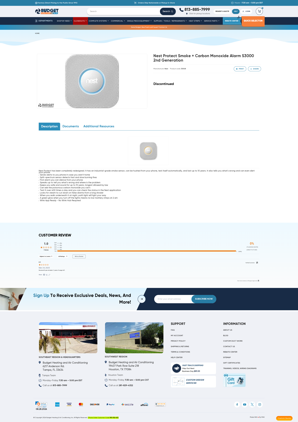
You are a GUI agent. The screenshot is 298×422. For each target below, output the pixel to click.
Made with (254, 417)
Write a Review (79, 256)
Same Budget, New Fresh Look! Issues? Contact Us (149, 27)
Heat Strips (194, 21)
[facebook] (237, 404)
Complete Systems (98, 21)
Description (49, 126)
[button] (41, 404)
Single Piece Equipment (138, 21)
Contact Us (229, 346)
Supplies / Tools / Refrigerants (169, 21)
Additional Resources (98, 126)
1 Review (48, 250)
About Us (227, 330)
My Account (177, 336)
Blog (225, 336)
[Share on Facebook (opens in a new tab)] (44, 275)
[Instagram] (260, 404)
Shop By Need (63, 21)
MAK (263, 417)
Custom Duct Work (233, 341)
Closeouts (79, 21)
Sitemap (227, 357)
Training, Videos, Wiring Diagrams (239, 368)
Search (166, 11)
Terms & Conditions (180, 352)
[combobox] (125, 11)
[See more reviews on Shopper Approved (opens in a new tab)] (49, 275)
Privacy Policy (178, 341)
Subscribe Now (204, 299)
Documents (70, 126)
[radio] (149, 242)
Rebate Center (230, 352)
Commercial (117, 21)
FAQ (173, 330)
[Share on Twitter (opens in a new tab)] (47, 275)
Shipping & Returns (180, 346)
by (260, 417)
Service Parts (211, 21)
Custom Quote (284, 418)
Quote (222, 11)
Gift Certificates (231, 363)
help (236, 11)
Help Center (176, 357)
